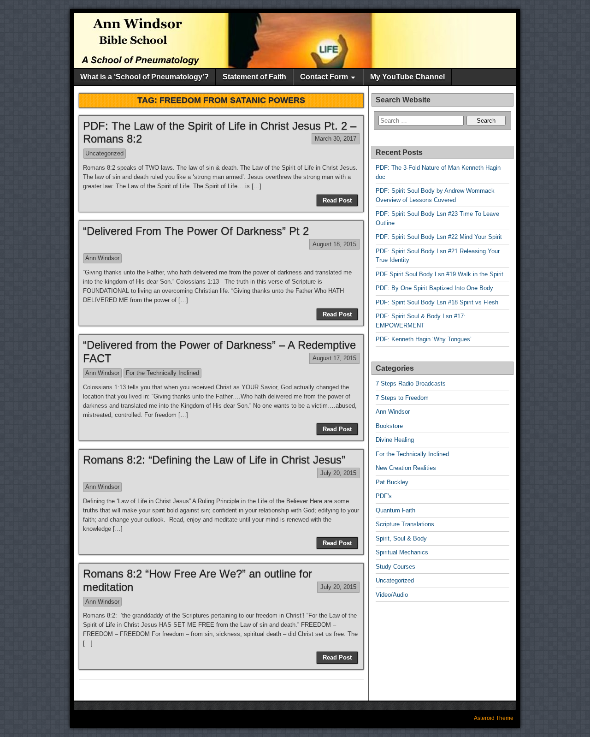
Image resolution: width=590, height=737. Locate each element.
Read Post (337, 200)
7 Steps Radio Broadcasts (411, 383)
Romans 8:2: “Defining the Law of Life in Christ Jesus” (214, 459)
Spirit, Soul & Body (401, 538)
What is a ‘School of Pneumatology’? (144, 77)
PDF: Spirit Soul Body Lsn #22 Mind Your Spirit (439, 236)
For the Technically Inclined (162, 372)
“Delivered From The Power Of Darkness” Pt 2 (196, 231)
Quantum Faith (395, 510)
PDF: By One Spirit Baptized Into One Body (434, 288)
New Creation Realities (406, 467)
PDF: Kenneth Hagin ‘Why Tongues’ (424, 339)
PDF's (384, 496)
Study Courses (395, 566)
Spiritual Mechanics (402, 552)
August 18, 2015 (334, 244)
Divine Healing (395, 439)
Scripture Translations (405, 524)
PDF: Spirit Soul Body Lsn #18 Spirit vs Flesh (437, 302)
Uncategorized (104, 153)
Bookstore (389, 425)
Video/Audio (392, 594)
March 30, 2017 (335, 138)
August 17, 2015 (334, 358)
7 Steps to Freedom (402, 397)
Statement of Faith (254, 77)
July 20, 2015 (338, 473)
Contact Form (324, 77)
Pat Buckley (392, 482)
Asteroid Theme (493, 718)
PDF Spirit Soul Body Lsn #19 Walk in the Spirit (439, 274)
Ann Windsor (102, 258)
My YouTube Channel (407, 77)
